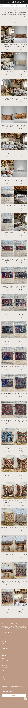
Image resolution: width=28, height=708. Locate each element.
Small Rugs (4, 643)
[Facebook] (2, 632)
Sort (13, 22)
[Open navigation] (1, 5)
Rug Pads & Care (5, 660)
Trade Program (5, 667)
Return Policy (4, 672)
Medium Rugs (4, 641)
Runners (3, 646)
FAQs (3, 677)
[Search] (24, 5)
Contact (3, 679)
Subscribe (14, 695)
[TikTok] (11, 632)
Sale (2, 651)
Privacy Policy (4, 674)
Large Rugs (4, 639)
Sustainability (4, 665)
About (3, 658)
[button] (19, 182)
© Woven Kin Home (14, 704)
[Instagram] (5, 632)
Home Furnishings (5, 648)
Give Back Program (6, 663)
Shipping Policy (5, 670)
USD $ (13, 702)
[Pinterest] (8, 632)
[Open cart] (26, 5)
